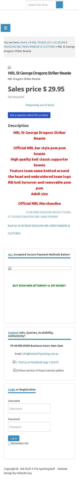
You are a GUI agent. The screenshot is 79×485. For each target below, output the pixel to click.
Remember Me (19, 443)
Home (23, 42)
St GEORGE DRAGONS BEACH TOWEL (48, 212)
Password (14, 419)
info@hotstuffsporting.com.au (40, 353)
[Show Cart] (71, 5)
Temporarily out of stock (39, 105)
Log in (13, 438)
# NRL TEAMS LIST (41, 42)
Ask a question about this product (29, 115)
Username (14, 400)
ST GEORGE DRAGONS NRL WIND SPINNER (33, 216)
